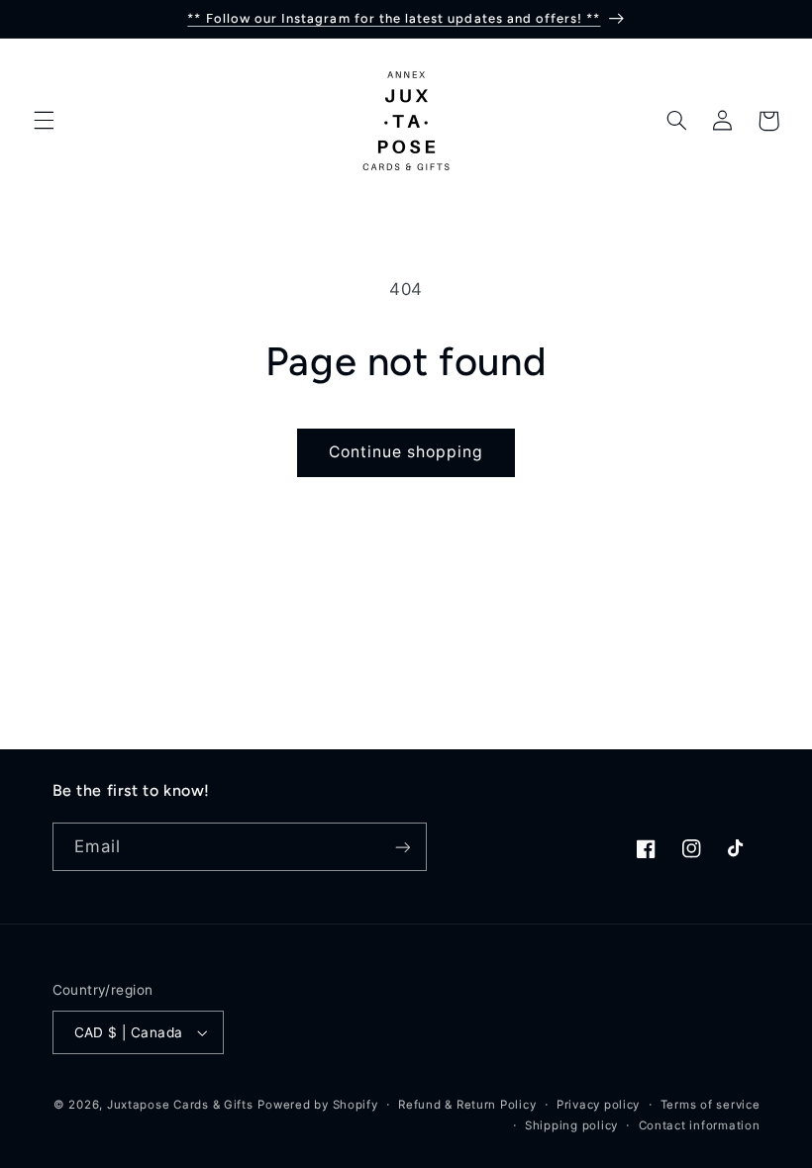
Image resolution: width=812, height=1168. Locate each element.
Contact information (700, 1125)
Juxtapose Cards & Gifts (180, 1105)
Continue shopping (406, 451)
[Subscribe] (402, 847)
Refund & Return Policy (467, 1105)
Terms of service (710, 1105)
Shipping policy (571, 1125)
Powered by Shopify (317, 1105)
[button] (43, 121)
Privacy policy (598, 1105)
